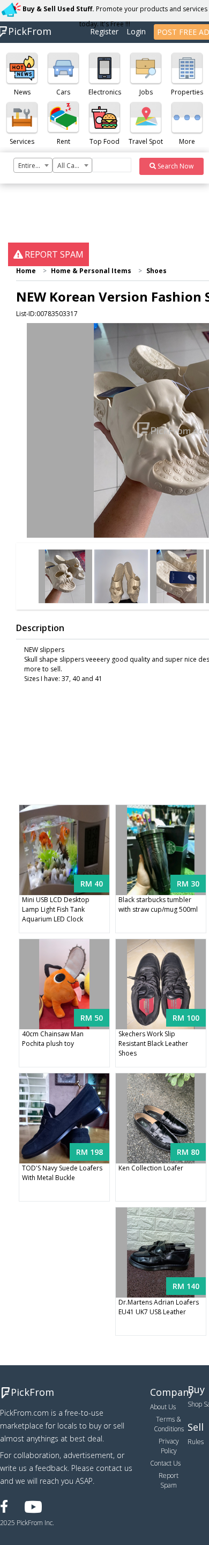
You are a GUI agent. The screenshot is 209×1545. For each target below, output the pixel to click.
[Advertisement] (104, 607)
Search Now (174, 166)
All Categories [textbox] (74, 165)
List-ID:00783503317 (47, 313)
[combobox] (33, 165)
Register (104, 31)
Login (136, 31)
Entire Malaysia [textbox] (35, 165)
